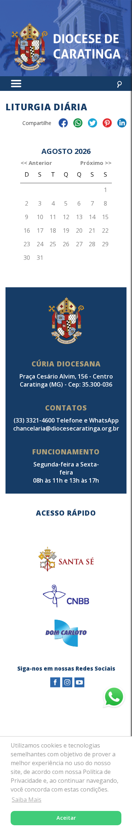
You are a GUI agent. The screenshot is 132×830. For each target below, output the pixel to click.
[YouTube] (79, 682)
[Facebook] (55, 682)
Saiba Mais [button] (26, 800)
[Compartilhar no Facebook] (63, 124)
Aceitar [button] (66, 817)
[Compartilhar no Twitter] (92, 124)
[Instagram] (67, 682)
